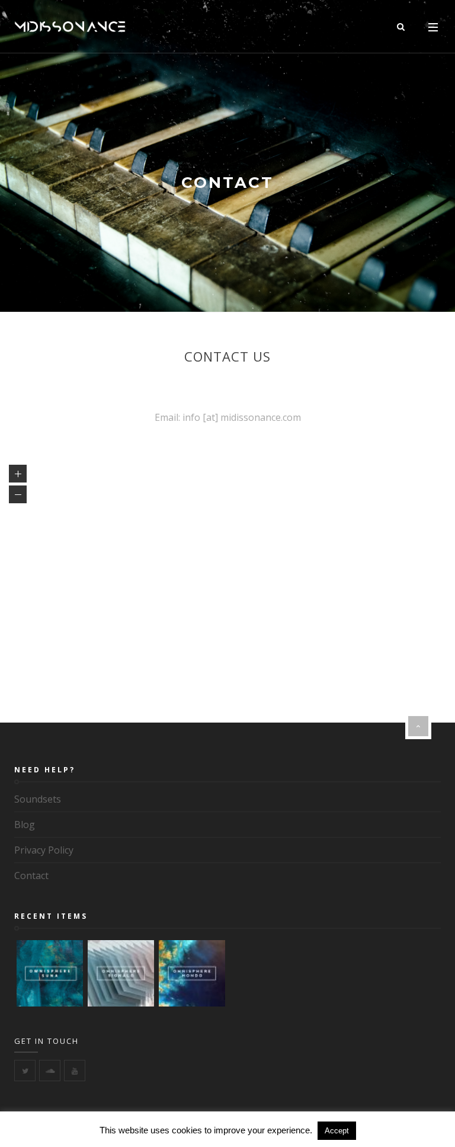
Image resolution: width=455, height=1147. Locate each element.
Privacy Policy (43, 850)
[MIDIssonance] (70, 27)
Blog (24, 824)
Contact (31, 875)
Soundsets (37, 799)
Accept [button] (337, 1130)
